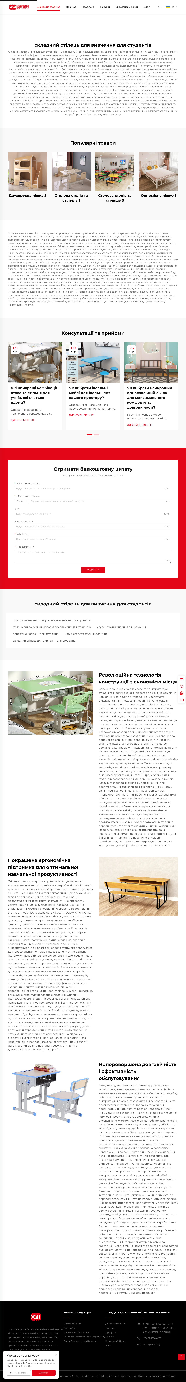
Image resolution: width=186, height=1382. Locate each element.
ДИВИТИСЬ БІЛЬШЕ (23, 420)
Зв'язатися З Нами (127, 7)
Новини (105, 7)
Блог (147, 7)
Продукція (88, 7)
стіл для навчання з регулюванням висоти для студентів (51, 620)
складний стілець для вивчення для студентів (44, 640)
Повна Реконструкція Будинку (80, 1341)
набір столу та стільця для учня (86, 633)
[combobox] (22, 501)
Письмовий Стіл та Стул (77, 1332)
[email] (181, 700)
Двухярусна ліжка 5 (27, 195)
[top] (181, 1357)
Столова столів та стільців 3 (115, 198)
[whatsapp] (181, 693)
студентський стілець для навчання (121, 627)
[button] (89, 434)
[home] (19, 6)
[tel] (181, 686)
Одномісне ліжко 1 (158, 195)
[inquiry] (181, 679)
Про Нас (71, 7)
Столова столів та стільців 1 (71, 198)
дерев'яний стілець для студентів (35, 633)
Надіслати (93, 569)
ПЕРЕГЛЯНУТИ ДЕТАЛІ (28, 171)
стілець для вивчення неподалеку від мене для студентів (52, 627)
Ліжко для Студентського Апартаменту (84, 1336)
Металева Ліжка (72, 1323)
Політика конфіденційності (157, 1376)
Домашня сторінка (48, 7)
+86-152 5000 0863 (151, 1338)
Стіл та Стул (70, 1328)
